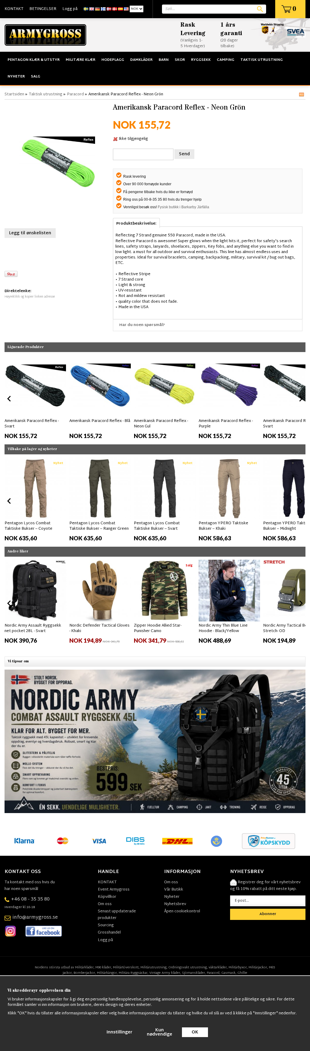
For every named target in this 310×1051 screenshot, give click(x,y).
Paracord (75, 94)
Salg (35, 76)
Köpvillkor (107, 897)
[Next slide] (300, 398)
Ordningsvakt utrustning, (188, 967)
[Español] (120, 9)
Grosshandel (109, 932)
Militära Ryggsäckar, (133, 973)
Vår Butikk (173, 889)
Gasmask (228, 973)
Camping (225, 60)
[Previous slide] (9, 398)
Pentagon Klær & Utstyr (34, 60)
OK (195, 1032)
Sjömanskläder (193, 973)
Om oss (105, 904)
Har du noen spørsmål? (142, 325)
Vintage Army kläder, (165, 973)
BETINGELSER (42, 9)
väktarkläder (218, 967)
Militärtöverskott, (126, 967)
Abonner (267, 914)
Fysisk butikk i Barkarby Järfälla (183, 207)
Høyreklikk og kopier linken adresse (30, 297)
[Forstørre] (57, 163)
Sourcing (106, 925)
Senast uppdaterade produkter (117, 915)
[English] (91, 9)
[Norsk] (109, 9)
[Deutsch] (97, 9)
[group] (35, 397)
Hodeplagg (112, 60)
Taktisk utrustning (261, 60)
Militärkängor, (107, 973)
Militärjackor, (258, 967)
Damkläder (141, 60)
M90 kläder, (103, 967)
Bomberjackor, (85, 973)
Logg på (70, 9)
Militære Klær (80, 60)
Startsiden (14, 94)
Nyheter (16, 76)
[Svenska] (86, 9)
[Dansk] (114, 9)
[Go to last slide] (9, 501)
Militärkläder (84, 967)
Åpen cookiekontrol (182, 911)
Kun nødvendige (159, 1032)
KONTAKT (14, 9)
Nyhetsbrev (175, 904)
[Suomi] (103, 9)
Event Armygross (114, 889)
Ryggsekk (201, 60)
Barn (164, 60)
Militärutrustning (153, 967)
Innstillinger (119, 1032)
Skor (180, 60)
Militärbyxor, (238, 967)
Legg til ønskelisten (30, 233)
